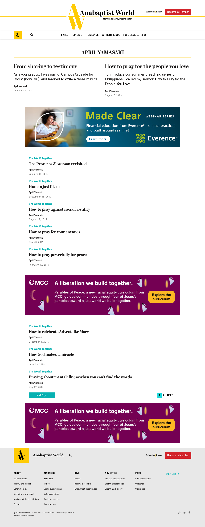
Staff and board (20, 478)
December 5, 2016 (39, 341)
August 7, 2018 (113, 95)
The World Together (40, 158)
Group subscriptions (53, 488)
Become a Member (178, 12)
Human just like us (45, 187)
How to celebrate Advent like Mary (59, 332)
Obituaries (139, 483)
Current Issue (111, 35)
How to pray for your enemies (54, 232)
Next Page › (42, 395)
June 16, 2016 (37, 364)
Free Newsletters (135, 35)
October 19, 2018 (23, 90)
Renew (159, 11)
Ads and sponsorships (115, 478)
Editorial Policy (20, 488)
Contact (17, 504)
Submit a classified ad (114, 483)
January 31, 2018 (38, 174)
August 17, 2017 (38, 219)
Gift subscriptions (51, 494)
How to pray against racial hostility (59, 209)
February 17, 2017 (39, 264)
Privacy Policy (49, 513)
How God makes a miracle (51, 355)
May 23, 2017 (36, 242)
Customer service (52, 499)
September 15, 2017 (40, 196)
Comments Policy (60, 513)
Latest (65, 35)
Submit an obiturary (114, 488)
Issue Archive (50, 504)
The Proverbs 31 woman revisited (58, 164)
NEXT (170, 395)
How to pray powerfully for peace (58, 255)
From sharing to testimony (45, 67)
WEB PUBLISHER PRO (28, 515)
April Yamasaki (21, 86)
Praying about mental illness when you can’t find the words (80, 377)
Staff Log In (172, 474)
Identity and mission (22, 483)
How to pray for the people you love (147, 67)
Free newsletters (143, 478)
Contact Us (70, 513)
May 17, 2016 (36, 387)
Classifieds (140, 488)
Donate (77, 478)
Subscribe (150, 11)
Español (93, 35)
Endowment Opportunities (85, 488)
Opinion (78, 35)
